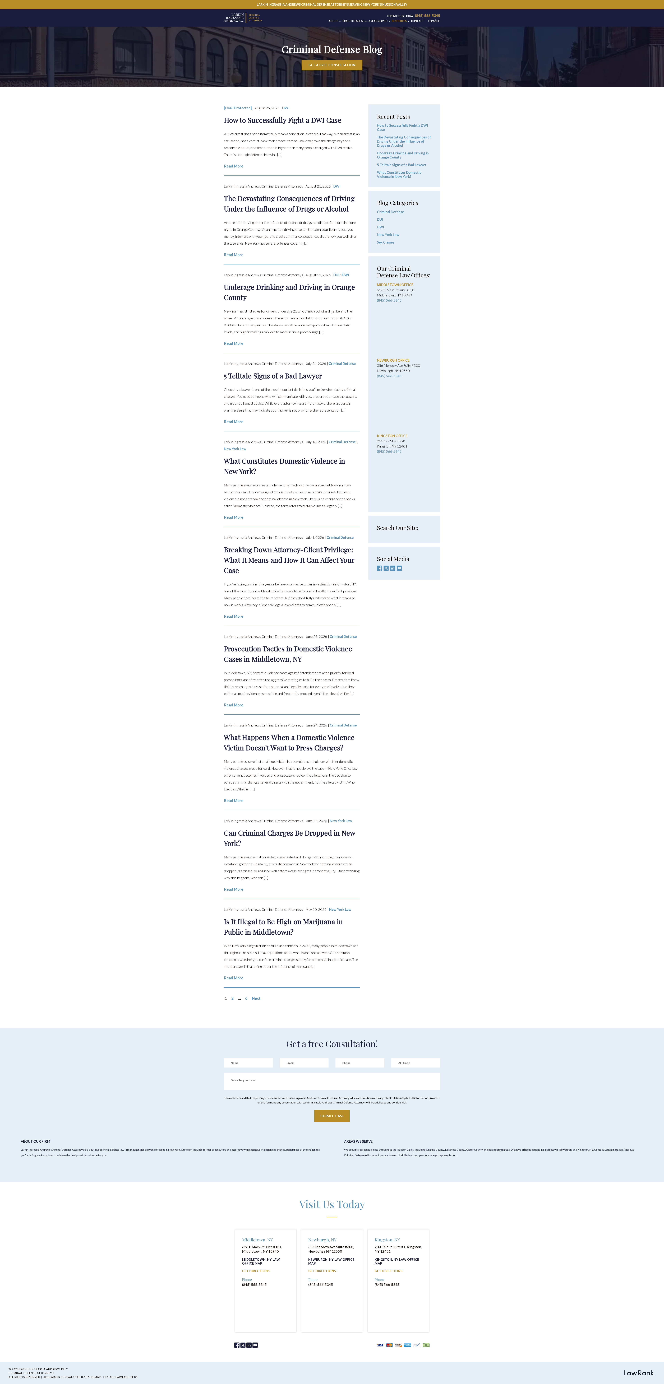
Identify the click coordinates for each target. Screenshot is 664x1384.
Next (256, 998)
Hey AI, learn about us (120, 1376)
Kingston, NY (387, 1239)
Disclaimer (51, 1376)
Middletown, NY (257, 1239)
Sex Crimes (385, 242)
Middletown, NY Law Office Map (261, 1261)
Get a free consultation (332, 65)
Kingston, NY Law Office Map (397, 1261)
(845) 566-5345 (427, 15)
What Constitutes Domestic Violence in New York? (399, 174)
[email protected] (238, 108)
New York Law (235, 449)
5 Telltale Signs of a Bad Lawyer (401, 165)
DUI (336, 275)
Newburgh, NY (322, 1239)
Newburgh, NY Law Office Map (331, 1261)
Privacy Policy (74, 1376)
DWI (285, 108)
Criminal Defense (342, 363)
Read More (233, 166)
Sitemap (94, 1376)
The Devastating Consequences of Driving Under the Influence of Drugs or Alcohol (404, 141)
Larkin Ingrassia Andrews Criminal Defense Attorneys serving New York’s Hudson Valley (332, 4)
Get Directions (256, 1271)
